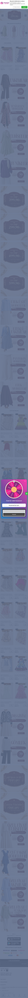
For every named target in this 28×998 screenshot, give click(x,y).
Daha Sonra (17, 7)
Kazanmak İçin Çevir (14, 505)
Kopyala (14, 514)
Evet (24, 7)
